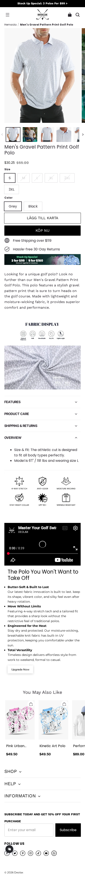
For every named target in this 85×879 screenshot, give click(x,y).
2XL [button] (67, 177)
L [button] (37, 177)
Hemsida (10, 24)
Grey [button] (13, 206)
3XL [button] (11, 189)
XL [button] (51, 177)
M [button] (23, 177)
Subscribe (68, 829)
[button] (7, 15)
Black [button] (33, 206)
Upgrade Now (20, 669)
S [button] (10, 177)
